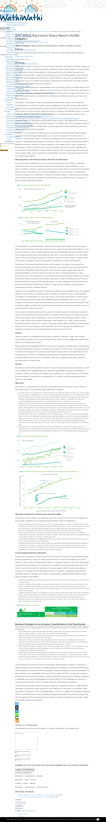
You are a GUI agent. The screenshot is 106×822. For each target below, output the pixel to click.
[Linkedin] (16, 710)
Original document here (24, 56)
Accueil (2, 31)
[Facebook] (16, 704)
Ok (98, 819)
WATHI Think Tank (29, 811)
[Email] (16, 717)
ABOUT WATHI (22, 814)
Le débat (6, 31)
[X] (16, 707)
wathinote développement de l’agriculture (38, 31)
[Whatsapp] (16, 714)
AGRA (48, 53)
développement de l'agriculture (18, 31)
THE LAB (21, 816)
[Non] (104, 819)
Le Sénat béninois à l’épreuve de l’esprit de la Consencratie (34, 797)
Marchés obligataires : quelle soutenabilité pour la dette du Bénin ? (36, 795)
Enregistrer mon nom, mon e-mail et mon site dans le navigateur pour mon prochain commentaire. (52, 765)
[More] (17, 720)
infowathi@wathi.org (20, 803)
